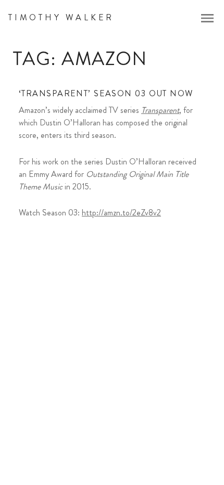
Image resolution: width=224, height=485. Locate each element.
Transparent (160, 110)
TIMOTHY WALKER (61, 17)
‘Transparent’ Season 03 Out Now (106, 93)
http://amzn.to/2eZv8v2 (121, 213)
